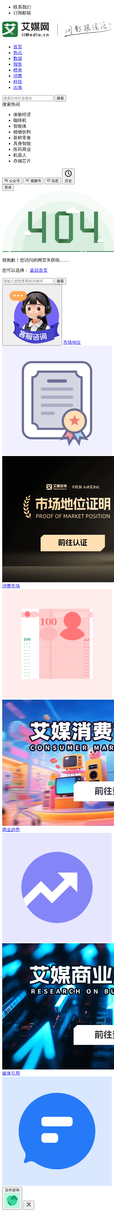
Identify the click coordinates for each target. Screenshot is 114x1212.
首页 (17, 46)
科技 (17, 81)
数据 (17, 58)
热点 (17, 52)
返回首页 (39, 270)
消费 (17, 75)
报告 (17, 64)
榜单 (17, 70)
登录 (8, 187)
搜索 (60, 98)
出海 (17, 87)
